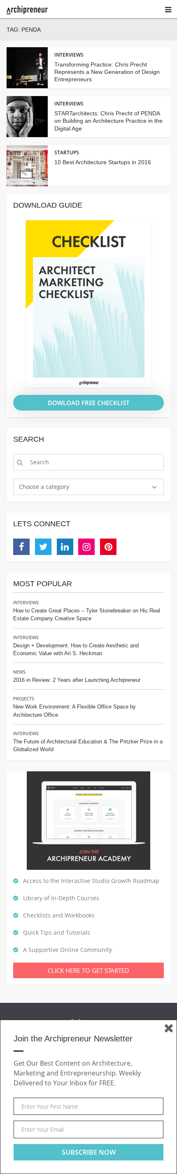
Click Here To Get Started (88, 970)
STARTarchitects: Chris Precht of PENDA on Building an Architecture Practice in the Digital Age (108, 120)
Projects (23, 698)
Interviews (26, 602)
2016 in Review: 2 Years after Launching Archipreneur (76, 680)
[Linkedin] (65, 547)
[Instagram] (86, 547)
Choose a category (44, 487)
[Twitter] (43, 547)
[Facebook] (21, 547)
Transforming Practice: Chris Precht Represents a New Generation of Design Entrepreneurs (107, 72)
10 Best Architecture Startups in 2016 (102, 162)
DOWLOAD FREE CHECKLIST (88, 403)
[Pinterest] (108, 547)
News (19, 672)
